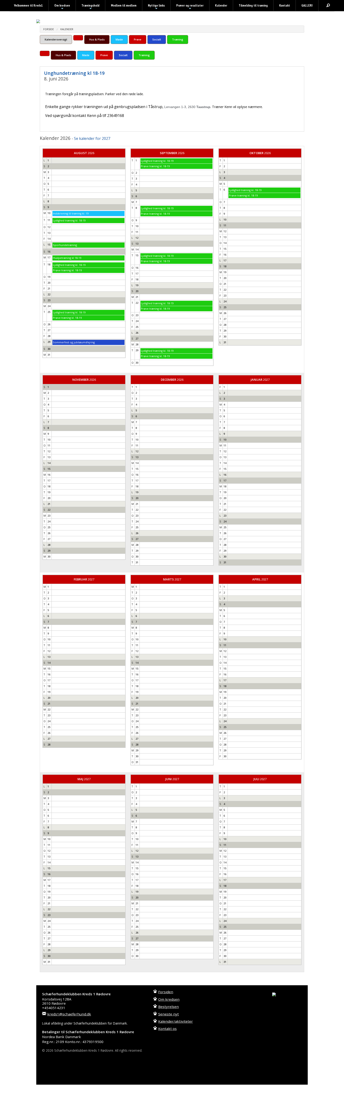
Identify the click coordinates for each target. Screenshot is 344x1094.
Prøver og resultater (190, 7)
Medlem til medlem (123, 5)
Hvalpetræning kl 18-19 (67, 258)
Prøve (137, 39)
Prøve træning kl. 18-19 (67, 270)
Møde (119, 39)
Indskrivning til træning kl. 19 (70, 213)
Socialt (156, 39)
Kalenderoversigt (56, 39)
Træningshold (90, 7)
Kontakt (284, 5)
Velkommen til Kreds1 (28, 5)
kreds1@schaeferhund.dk (69, 1014)
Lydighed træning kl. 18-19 (69, 220)
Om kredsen (62, 7)
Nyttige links (156, 7)
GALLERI (307, 5)
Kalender (221, 5)
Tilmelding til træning (253, 5)
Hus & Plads (97, 39)
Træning (177, 39)
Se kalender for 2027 (92, 138)
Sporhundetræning (65, 245)
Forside (48, 29)
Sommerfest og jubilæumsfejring (74, 342)
